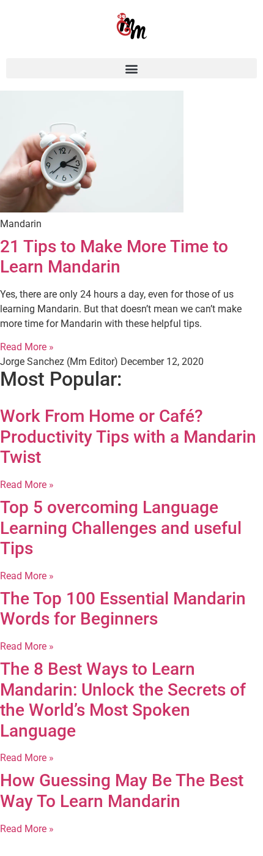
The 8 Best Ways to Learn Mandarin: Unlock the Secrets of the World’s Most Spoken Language (123, 700)
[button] (131, 68)
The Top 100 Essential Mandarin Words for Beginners (123, 608)
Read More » (27, 347)
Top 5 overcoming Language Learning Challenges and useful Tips (121, 527)
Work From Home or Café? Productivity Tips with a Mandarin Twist (128, 436)
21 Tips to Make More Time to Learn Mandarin (114, 256)
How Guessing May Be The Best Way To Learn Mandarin (121, 790)
